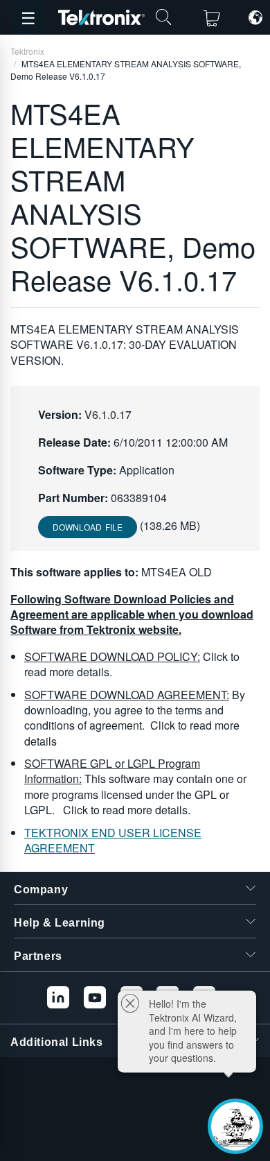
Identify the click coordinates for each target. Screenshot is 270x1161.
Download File (88, 527)
